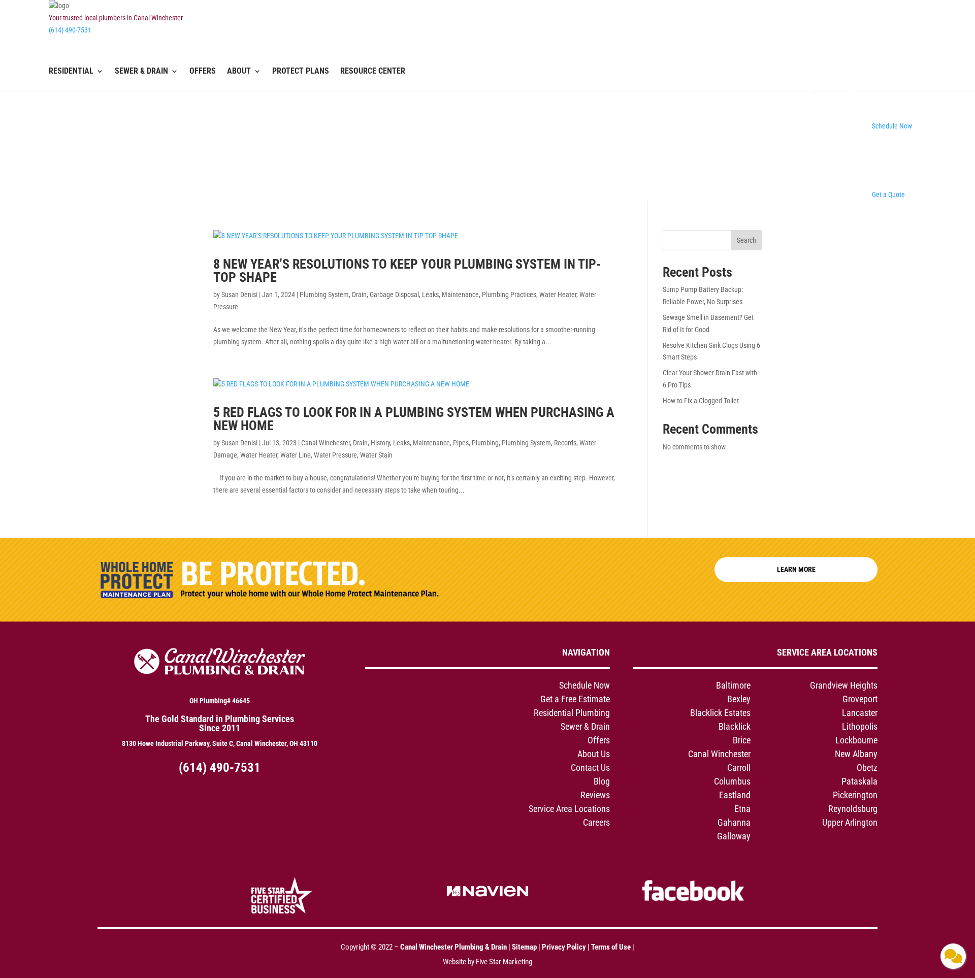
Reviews (595, 795)
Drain (359, 294)
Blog (602, 781)
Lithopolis (860, 726)
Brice (742, 740)
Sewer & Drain (141, 72)
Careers (596, 822)
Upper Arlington (850, 822)
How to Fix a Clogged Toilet (701, 401)
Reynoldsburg (853, 808)
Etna (742, 808)
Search (746, 240)
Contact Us (590, 767)
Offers (202, 72)
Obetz (867, 767)
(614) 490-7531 (70, 30)
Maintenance (460, 294)
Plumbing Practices (509, 294)
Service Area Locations (569, 808)
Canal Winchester (325, 443)
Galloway (734, 836)
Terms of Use (611, 947)
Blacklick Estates (720, 712)
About (239, 72)
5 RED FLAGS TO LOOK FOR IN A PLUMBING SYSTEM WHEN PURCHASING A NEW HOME (413, 419)
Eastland (735, 795)
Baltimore (733, 685)
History (380, 443)
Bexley (739, 699)
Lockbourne (856, 740)
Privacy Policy (564, 947)
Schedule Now (584, 685)
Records (565, 443)
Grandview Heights (844, 685)
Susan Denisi (239, 294)
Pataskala (859, 781)
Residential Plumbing (572, 712)
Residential (71, 72)
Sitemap (524, 947)
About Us (593, 753)
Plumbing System (324, 294)
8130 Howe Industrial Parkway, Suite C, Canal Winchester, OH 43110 (219, 743)
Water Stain (376, 455)
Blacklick (735, 726)
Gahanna (734, 822)
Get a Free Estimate (575, 699)
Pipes (461, 443)
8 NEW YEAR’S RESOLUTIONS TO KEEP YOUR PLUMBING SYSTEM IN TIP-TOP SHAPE (407, 270)
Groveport (860, 699)
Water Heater (557, 294)
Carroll (739, 767)
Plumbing (485, 443)
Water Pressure (335, 455)
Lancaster (860, 712)
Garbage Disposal (394, 294)
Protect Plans (300, 72)
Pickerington (855, 795)
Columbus (732, 781)
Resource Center (372, 72)
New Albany (856, 753)
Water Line (295, 455)
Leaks (430, 294)
